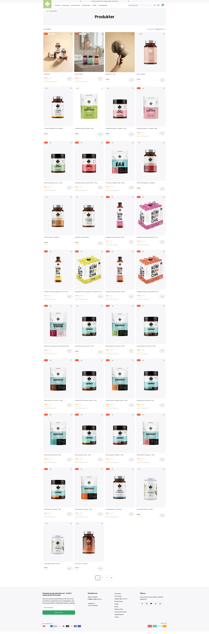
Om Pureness (118, 596)
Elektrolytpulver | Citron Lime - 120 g (84, 346)
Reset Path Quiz (75, 5)
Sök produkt (134, 5)
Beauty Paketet (79, 74)
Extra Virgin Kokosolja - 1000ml (145, 509)
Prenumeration (86, 5)
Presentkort (117, 593)
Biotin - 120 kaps (141, 74)
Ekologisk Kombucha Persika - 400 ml (115, 291)
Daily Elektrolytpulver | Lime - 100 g (53, 182)
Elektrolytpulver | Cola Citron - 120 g (146, 346)
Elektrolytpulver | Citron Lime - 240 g (115, 346)
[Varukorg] (162, 5)
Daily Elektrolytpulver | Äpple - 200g (84, 128)
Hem (48, 11)
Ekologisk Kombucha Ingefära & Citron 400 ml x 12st (88, 291)
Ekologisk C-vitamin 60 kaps (82, 237)
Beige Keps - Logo (110, 74)
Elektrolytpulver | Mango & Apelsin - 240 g (116, 400)
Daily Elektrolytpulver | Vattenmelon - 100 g (86, 182)
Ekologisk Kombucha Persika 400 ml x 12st (147, 291)
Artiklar (94, 5)
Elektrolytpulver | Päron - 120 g (83, 455)
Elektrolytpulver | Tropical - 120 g (52, 509)
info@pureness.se (97, 599)
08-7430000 (93, 597)
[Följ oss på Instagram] (147, 603)
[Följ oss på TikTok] (155, 603)
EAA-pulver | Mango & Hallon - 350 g (115, 182)
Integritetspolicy (119, 614)
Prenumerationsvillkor (120, 612)
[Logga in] (154, 5)
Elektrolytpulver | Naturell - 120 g (145, 400)
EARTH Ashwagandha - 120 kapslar (146, 182)
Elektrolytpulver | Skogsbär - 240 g (145, 455)
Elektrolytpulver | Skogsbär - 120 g (114, 455)
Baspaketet (47, 74)
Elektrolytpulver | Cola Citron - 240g (53, 400)
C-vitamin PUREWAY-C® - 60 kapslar (53, 128)
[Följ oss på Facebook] (142, 603)
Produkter (57, 5)
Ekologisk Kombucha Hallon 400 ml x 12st (147, 237)
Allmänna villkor (118, 609)
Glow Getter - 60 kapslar (81, 563)
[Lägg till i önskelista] (71, 34)
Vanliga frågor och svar (120, 598)
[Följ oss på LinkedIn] (160, 603)
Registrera (59, 612)
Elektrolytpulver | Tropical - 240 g (83, 509)
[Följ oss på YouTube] (151, 603)
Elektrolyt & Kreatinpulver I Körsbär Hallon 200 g (56, 346)
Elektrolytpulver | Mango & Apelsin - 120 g (85, 400)
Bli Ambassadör (118, 601)
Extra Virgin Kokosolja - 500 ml (52, 563)
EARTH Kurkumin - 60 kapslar (51, 237)
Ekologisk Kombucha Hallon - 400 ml (115, 237)
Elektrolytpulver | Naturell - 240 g (52, 455)
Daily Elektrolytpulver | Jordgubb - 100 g (116, 128)
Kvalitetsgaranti (103, 5)
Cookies (116, 617)
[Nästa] (111, 577)
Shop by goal (65, 5)
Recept (116, 606)
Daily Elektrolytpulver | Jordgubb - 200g (147, 128)
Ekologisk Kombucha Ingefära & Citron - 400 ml (56, 291)
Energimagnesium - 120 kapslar (114, 509)
